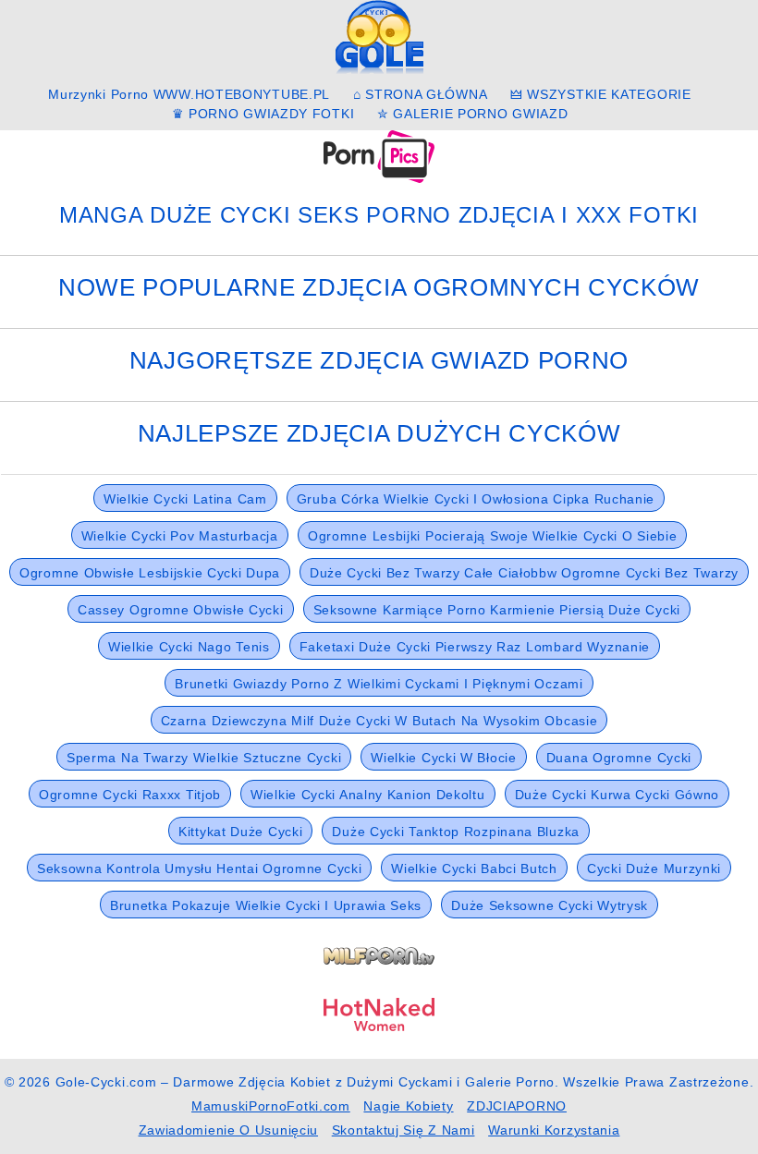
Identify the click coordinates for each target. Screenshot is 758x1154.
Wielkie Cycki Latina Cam (185, 499)
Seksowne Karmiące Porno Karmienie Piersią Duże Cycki (496, 609)
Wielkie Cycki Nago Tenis (189, 646)
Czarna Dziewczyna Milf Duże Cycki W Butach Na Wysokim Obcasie (379, 720)
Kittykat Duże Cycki (240, 831)
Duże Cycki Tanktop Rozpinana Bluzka (456, 831)
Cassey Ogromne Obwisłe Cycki (181, 609)
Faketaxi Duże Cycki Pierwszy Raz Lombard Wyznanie (475, 646)
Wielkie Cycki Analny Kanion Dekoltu (368, 794)
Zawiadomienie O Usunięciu (229, 1130)
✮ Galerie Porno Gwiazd (472, 113)
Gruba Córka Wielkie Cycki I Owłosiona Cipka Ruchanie (475, 499)
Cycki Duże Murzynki (654, 868)
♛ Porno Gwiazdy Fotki (263, 113)
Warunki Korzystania (553, 1130)
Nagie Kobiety (408, 1106)
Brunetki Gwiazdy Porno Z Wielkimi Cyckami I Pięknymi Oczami (378, 683)
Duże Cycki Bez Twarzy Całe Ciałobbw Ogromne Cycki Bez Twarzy (524, 572)
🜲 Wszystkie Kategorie (600, 94)
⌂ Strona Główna (420, 94)
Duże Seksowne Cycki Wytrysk (549, 905)
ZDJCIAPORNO (517, 1106)
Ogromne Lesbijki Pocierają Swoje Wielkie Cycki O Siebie (493, 535)
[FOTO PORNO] (379, 155)
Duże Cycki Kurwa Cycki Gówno (617, 794)
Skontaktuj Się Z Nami (403, 1130)
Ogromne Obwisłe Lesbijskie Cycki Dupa (149, 572)
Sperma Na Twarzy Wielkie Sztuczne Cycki (204, 757)
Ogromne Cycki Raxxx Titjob (130, 794)
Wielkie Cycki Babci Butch (474, 868)
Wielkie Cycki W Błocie (443, 757)
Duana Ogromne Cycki (618, 757)
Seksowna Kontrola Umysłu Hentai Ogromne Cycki (199, 868)
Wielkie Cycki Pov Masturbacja (179, 535)
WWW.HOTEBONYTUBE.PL (241, 94)
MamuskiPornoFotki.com (270, 1106)
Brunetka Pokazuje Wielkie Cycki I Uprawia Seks (266, 905)
